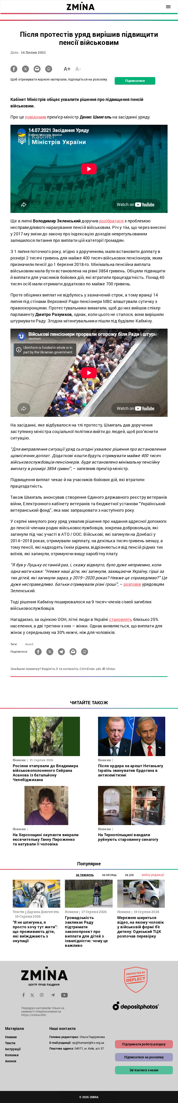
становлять (120, 619)
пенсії (29, 644)
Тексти (10, 1043)
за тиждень (85, 874)
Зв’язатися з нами (144, 1070)
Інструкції (13, 1049)
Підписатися (135, 80)
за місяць (109, 874)
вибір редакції (153, 874)
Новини (11, 1037)
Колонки (12, 1055)
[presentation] (19, 893)
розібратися (111, 221)
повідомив (35, 117)
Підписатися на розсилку (144, 1057)
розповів (132, 584)
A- (78, 68)
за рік (129, 874)
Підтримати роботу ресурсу (143, 1044)
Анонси (10, 1061)
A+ (67, 68)
